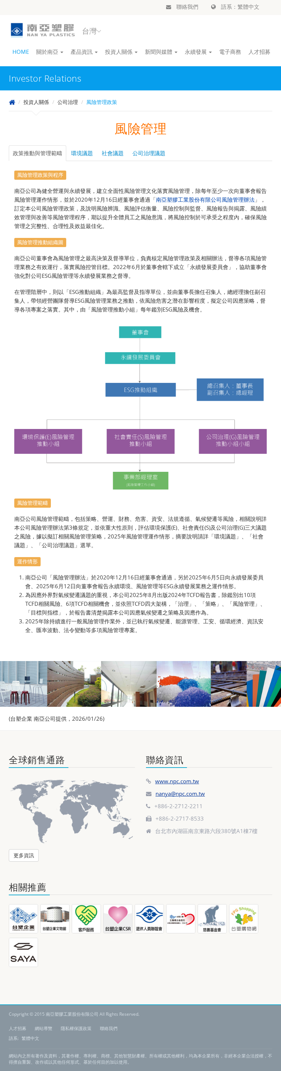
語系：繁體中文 (239, 6)
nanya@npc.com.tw (180, 793)
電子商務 (230, 51)
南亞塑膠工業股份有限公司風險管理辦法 (205, 199)
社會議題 (113, 153)
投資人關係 (119, 51)
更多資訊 (24, 855)
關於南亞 (48, 51)
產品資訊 (82, 51)
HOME (20, 51)
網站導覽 (43, 1028)
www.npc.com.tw (177, 781)
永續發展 (196, 51)
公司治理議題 (148, 153)
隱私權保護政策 (76, 1028)
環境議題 (82, 153)
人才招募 (259, 51)
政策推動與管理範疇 (37, 153)
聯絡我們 (186, 6)
